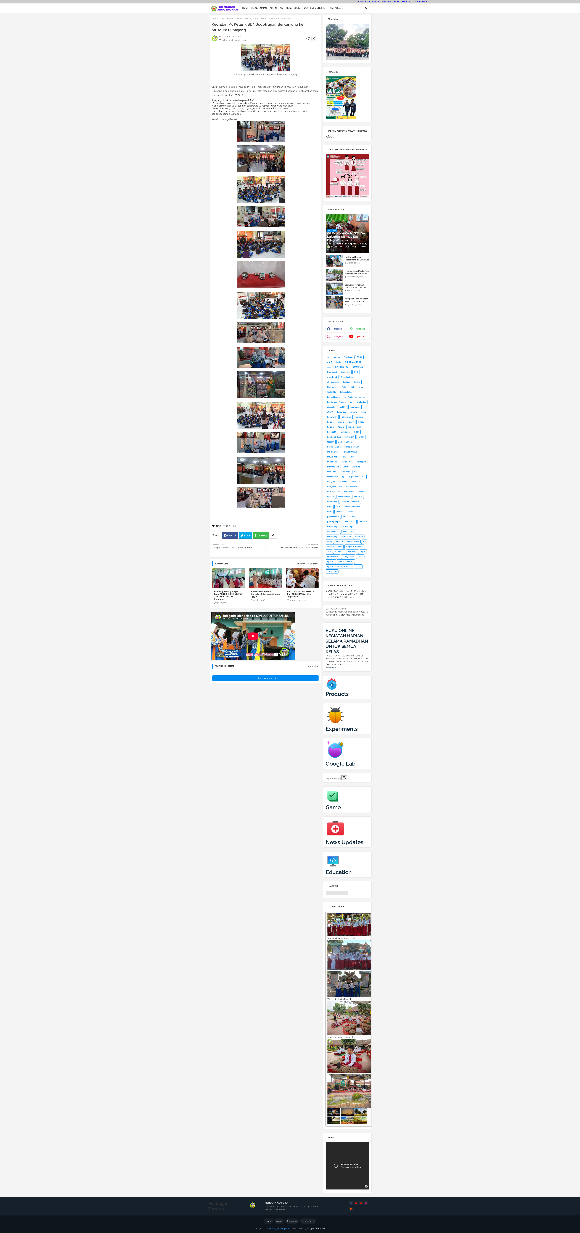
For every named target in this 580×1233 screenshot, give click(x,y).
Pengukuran (349, 492)
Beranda (215, 18)
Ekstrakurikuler (347, 377)
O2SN (345, 467)
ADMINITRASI (276, 8)
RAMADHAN (350, 522)
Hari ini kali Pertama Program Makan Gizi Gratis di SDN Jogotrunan (357, 260)
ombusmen (345, 472)
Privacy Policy (308, 1221)
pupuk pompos (333, 522)
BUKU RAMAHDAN (353, 362)
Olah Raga (331, 472)
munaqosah (332, 462)
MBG (344, 457)
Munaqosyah (347, 462)
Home (245, 8)
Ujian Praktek (333, 557)
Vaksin (358, 567)
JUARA (330, 412)
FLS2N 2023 (332, 387)
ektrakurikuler (333, 382)
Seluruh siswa (333, 532)
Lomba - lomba (334, 447)
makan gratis (332, 452)
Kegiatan (359, 417)
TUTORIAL (339, 552)
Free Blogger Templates (278, 1228)
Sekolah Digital (348, 527)
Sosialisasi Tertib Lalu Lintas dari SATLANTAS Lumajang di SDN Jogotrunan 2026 (355, 289)
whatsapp (360, 329)
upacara (330, 562)
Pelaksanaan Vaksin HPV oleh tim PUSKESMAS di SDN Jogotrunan (301, 594)
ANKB (329, 362)
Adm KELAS (335, 8)
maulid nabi (332, 457)
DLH (356, 372)
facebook (338, 329)
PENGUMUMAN (259, 8)
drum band (332, 377)
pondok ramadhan (352, 507)
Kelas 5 (226, 526)
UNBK (360, 557)
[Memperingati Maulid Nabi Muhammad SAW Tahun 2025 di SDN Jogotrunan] (334, 275)
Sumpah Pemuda (334, 547)
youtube (360, 336)
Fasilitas (346, 382)
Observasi (356, 467)
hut (351, 402)
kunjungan (349, 437)
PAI (363, 477)
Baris (338, 362)
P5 (223, 18)
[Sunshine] (360, 1123)
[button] (366, 8)
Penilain (330, 497)
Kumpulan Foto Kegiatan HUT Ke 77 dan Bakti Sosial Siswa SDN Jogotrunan (356, 303)
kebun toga (346, 417)
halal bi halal (346, 392)
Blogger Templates (316, 1228)
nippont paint (333, 467)
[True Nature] (360, 1115)
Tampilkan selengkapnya (307, 564)
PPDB (329, 512)
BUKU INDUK (293, 8)
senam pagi (332, 537)
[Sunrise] (333, 1123)
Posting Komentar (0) (265, 678)
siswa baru (346, 537)
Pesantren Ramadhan (350, 502)
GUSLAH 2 (331, 392)
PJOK (338, 507)
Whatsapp (262, 535)
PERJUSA (358, 497)
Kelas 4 (361, 422)
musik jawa (361, 462)
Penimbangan (344, 497)
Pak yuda (331, 482)
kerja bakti (331, 432)
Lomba (349, 442)
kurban (361, 437)
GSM (353, 387)
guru (361, 387)
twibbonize (352, 552)
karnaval (353, 412)
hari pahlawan (333, 397)
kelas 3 (351, 422)
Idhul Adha (361, 402)
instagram (338, 336)
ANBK (359, 357)
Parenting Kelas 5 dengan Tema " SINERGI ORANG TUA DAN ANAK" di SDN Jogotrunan (228, 595)
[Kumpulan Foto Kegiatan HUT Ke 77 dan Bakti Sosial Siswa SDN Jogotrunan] (334, 302)
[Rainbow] (347, 1115)
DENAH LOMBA (341, 367)
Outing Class (332, 477)
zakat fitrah (332, 571)
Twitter (247, 535)
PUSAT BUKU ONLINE (314, 8)
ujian (363, 552)
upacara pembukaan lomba (339, 567)
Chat (329, 367)
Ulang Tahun (348, 557)
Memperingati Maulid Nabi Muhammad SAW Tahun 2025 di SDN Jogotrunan (357, 274)
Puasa (354, 517)
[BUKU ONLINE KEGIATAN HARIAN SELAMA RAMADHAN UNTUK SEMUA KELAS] (327, 626)
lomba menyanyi (352, 447)
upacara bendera (345, 562)
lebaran (330, 442)
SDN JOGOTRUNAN (336, 609)
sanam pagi (332, 527)
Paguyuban (353, 477)
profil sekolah (333, 517)
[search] (344, 777)
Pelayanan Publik (334, 487)
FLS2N (357, 382)
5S (328, 357)
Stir (364, 542)
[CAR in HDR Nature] (347, 1123)
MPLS (352, 457)
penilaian (363, 492)
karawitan (341, 412)
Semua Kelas (348, 532)
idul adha (331, 407)
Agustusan (348, 357)
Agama (337, 357)
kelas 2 (341, 422)
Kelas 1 (330, 422)
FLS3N (344, 387)
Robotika (363, 522)
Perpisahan (332, 502)
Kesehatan (345, 432)
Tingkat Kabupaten (354, 547)
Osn (356, 472)
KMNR (356, 432)
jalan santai (355, 407)
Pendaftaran (351, 487)
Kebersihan (332, 417)
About (279, 1221)
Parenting (343, 482)
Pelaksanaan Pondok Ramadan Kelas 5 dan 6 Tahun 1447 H (265, 594)
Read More (331, 667)
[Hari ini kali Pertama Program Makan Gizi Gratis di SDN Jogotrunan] (334, 261)
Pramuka (340, 512)
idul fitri (343, 407)
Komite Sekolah (334, 437)
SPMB (329, 542)
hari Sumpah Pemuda (336, 402)
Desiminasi (332, 372)
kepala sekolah (354, 427)
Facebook (231, 535)
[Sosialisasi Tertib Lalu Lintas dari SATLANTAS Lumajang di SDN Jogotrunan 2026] (334, 289)
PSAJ (345, 517)
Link (340, 442)
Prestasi (351, 512)
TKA (329, 552)
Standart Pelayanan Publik (347, 542)
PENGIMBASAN (333, 492)
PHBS (329, 507)
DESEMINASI (358, 367)
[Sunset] (333, 1115)
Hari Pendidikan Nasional (354, 397)
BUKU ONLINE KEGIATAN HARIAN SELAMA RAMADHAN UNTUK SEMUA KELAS (347, 641)
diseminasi (345, 372)
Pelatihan (356, 482)
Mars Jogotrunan (350, 452)
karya (363, 412)
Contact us (292, 1221)
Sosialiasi (359, 537)
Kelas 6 (341, 427)
